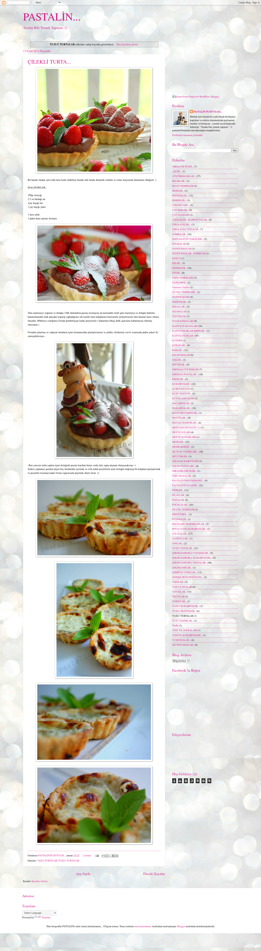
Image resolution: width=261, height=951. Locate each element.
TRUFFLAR (178, 596)
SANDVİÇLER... (180, 538)
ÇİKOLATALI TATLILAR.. (185, 229)
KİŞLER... (177, 359)
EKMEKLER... (179, 268)
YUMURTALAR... (181, 640)
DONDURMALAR (181, 248)
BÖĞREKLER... (180, 195)
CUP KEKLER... (180, 210)
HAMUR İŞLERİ (180, 297)
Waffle (175, 625)
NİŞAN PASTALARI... (183, 466)
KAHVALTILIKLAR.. (183, 335)
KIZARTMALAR (181, 355)
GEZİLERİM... (179, 282)
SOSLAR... (177, 543)
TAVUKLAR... (179, 591)
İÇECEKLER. (179, 316)
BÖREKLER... (179, 200)
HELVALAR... (179, 306)
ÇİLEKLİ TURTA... (49, 61)
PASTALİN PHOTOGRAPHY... (188, 480)
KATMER (177, 340)
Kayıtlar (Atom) (40, 881)
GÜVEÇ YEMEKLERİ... (184, 292)
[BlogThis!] (106, 856)
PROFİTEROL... (180, 514)
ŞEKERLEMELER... (182, 567)
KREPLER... (178, 379)
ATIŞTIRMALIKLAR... (184, 176)
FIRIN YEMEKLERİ (182, 277)
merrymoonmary (143, 926)
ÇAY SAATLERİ (180, 214)
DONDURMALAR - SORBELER (189, 253)
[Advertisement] (205, 65)
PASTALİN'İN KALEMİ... (185, 485)
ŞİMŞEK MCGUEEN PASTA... (187, 577)
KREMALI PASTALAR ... (185, 374)
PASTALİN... (52, 16)
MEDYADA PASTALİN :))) (186, 427)
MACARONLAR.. (181, 403)
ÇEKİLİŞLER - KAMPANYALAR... (190, 219)
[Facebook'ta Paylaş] (113, 856)
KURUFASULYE (181, 388)
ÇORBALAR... (179, 234)
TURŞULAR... (179, 601)
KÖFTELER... (179, 364)
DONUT (176, 258)
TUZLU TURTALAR (68, 860)
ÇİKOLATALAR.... (181, 224)
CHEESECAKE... (180, 205)
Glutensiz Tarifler (180, 287)
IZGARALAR (179, 311)
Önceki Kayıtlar (154, 873)
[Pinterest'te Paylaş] (117, 856)
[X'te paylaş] (110, 856)
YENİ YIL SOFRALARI (184, 630)
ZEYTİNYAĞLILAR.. (183, 644)
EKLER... (176, 263)
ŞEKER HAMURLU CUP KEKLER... (191, 553)
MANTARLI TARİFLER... (185, 412)
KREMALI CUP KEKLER (185, 369)
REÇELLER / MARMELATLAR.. (188, 524)
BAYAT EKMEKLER (182, 186)
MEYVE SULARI (181, 432)
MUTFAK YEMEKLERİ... (185, 451)
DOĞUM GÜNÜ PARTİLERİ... (187, 239)
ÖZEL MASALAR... (182, 475)
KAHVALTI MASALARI (185, 326)
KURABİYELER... (181, 384)
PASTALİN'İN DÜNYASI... (208, 111)
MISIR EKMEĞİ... (181, 446)
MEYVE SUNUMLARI (184, 437)
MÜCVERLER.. (180, 456)
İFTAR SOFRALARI (182, 321)
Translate (46, 917)
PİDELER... (178, 490)
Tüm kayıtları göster (127, 44)
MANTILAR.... (179, 417)
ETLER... (176, 272)
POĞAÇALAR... (180, 504)
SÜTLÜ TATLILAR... (183, 548)
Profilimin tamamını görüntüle (187, 135)
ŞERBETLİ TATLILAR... (184, 572)
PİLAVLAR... (179, 495)
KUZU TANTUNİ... (182, 393)
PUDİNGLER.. (179, 519)
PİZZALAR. (178, 500)
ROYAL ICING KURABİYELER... (189, 528)
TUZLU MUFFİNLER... (184, 611)
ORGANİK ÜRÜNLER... (184, 471)
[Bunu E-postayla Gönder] (103, 856)
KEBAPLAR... (179, 345)
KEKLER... (177, 350)
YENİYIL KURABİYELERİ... (187, 635)
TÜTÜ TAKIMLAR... (182, 620)
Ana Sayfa (83, 873)
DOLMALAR (179, 243)
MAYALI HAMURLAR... (185, 422)
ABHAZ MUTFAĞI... (183, 166)
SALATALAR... (180, 533)
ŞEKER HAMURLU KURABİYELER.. (191, 557)
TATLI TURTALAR (47, 860)
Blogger (181, 926)
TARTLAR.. (178, 582)
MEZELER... (178, 441)
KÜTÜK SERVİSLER (183, 398)
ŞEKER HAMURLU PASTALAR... (189, 562)
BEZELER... (178, 190)
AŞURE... (177, 171)
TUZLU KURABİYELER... (185, 606)
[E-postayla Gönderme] (96, 855)
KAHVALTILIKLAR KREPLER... (189, 330)
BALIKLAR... (179, 181)
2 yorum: (87, 855)
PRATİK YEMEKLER (183, 509)
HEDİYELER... (179, 302)
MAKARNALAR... (181, 408)
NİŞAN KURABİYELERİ (185, 461)
